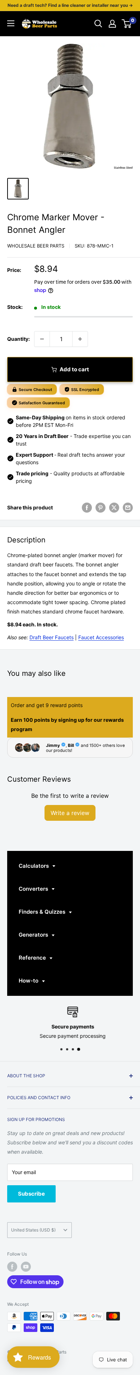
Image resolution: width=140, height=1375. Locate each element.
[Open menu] (10, 23)
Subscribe (31, 1193)
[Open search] (98, 24)
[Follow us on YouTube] (26, 1267)
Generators (34, 934)
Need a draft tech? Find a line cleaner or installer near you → (70, 5)
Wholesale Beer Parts (35, 246)
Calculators (34, 865)
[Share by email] (128, 508)
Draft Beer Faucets (51, 637)
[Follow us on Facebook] (12, 1267)
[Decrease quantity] (42, 339)
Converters (34, 888)
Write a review (70, 812)
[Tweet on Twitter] (114, 508)
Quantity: (18, 339)
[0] (126, 23)
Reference (33, 957)
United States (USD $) (33, 1230)
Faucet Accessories (101, 637)
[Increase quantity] (80, 339)
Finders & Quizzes (43, 911)
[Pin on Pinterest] (100, 508)
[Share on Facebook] (87, 508)
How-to (29, 980)
